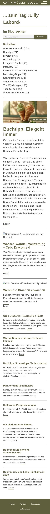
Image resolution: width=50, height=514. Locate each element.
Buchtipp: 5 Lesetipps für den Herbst (25, 363)
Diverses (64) (10, 55)
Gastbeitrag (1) (11, 59)
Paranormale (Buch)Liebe (18, 385)
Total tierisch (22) (12, 89)
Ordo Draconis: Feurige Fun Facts (23, 316)
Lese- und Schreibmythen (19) (20, 70)
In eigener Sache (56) (15, 63)
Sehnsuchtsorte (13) (14, 77)
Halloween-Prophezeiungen (19, 405)
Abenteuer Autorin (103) (16, 48)
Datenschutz (25, 509)
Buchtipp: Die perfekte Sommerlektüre (16, 451)
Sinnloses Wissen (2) (15, 81)
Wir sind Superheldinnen (17, 424)
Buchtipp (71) (10, 52)
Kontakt (23, 504)
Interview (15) (10, 66)
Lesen (6, 223)
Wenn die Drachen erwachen (24, 290)
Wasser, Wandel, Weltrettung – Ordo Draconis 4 (24, 245)
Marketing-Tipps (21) (14, 74)
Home (12, 504)
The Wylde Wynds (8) (15, 85)
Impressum (35, 504)
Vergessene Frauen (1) (16, 92)
